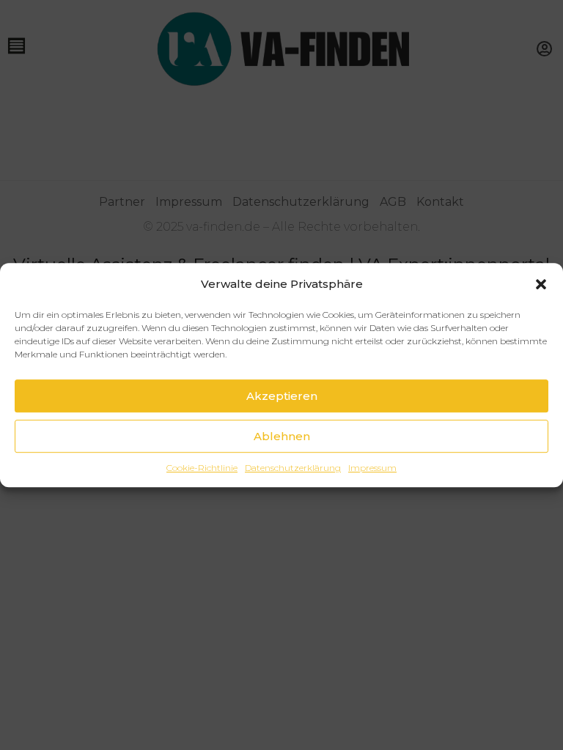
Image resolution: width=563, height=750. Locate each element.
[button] (541, 284)
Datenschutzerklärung (293, 467)
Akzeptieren (281, 396)
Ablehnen (282, 436)
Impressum (372, 467)
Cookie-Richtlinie (202, 467)
